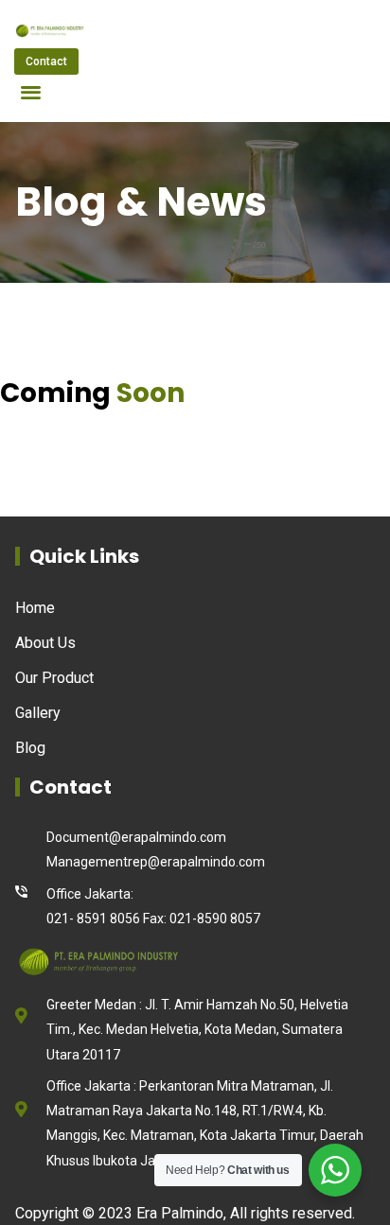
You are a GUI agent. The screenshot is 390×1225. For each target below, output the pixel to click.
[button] (30, 91)
